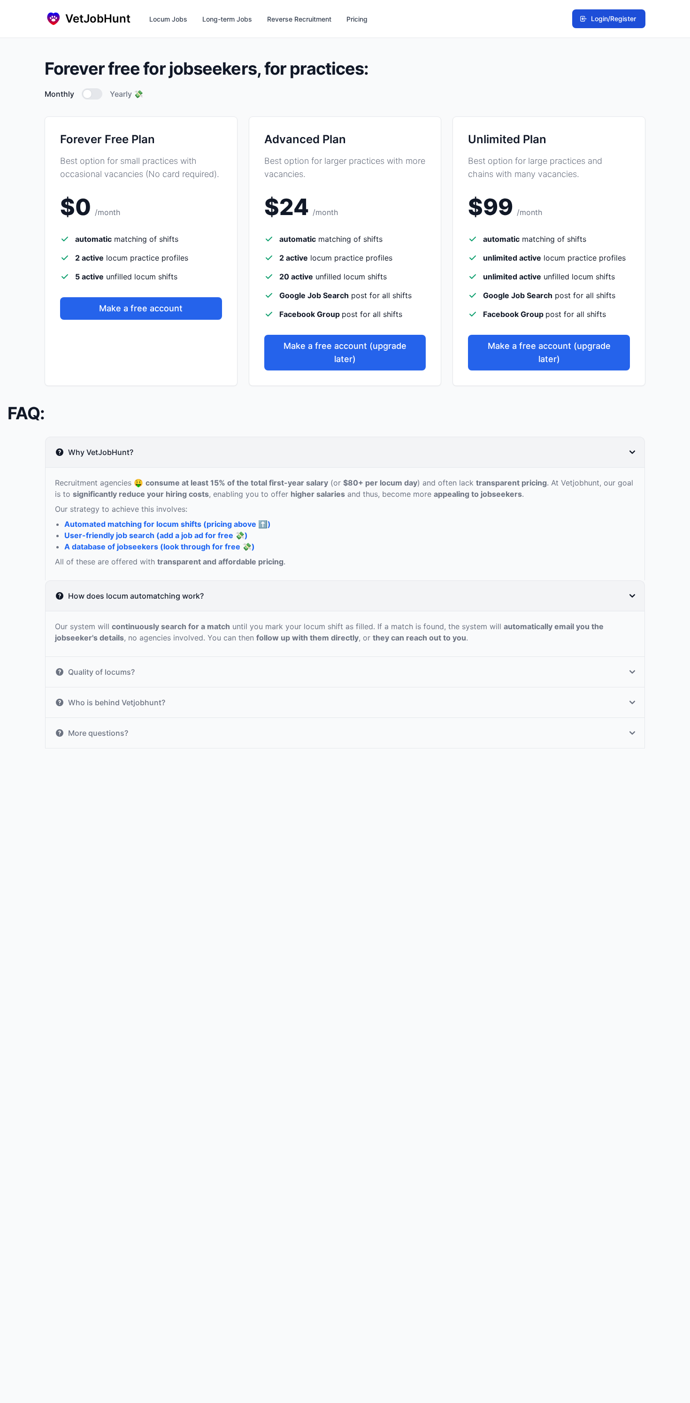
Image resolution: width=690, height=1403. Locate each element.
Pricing (357, 19)
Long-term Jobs (227, 19)
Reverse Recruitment (299, 19)
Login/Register (613, 19)
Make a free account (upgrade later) (345, 352)
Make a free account (141, 308)
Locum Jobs (168, 19)
